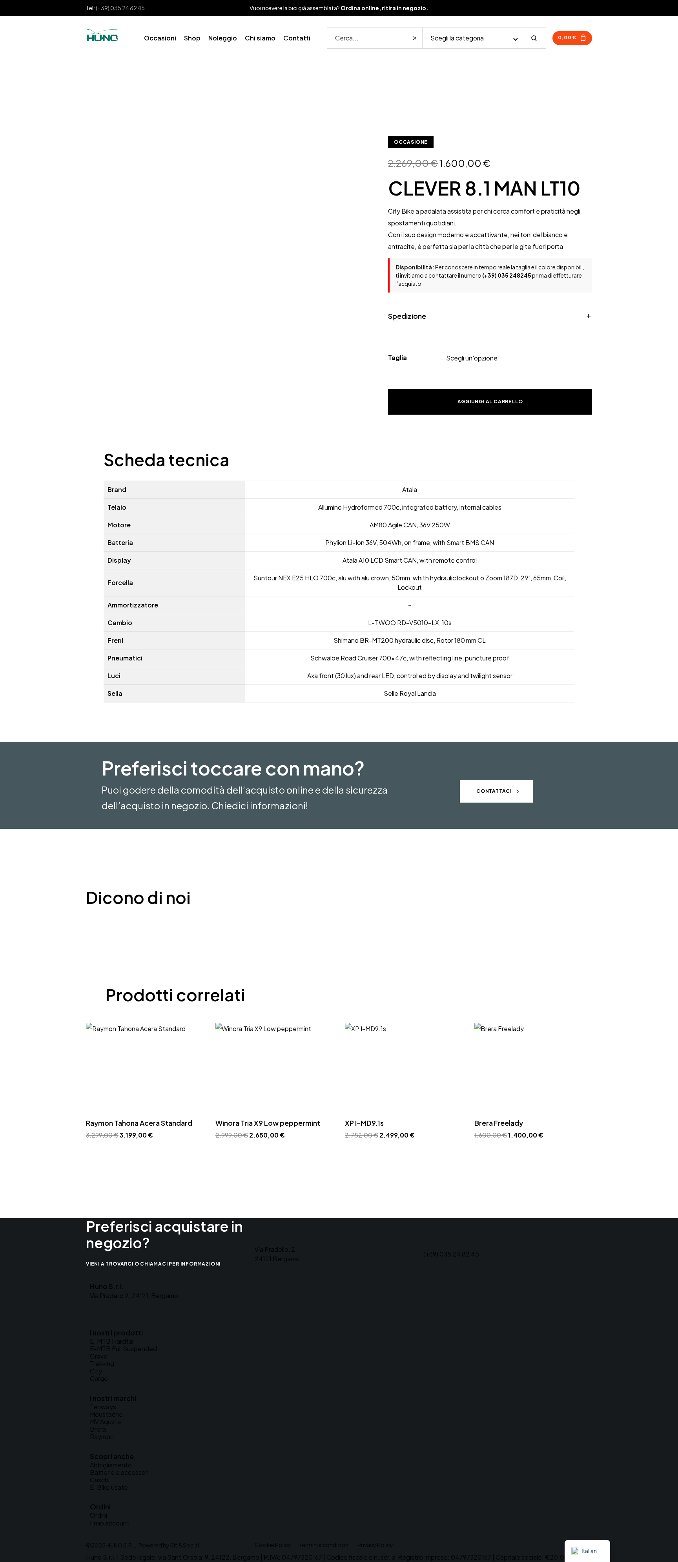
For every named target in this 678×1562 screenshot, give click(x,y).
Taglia (397, 357)
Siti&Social (184, 1545)
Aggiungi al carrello (490, 401)
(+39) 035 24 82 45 (120, 7)
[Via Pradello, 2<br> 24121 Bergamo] (264, 1232)
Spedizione (407, 315)
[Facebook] (93, 1315)
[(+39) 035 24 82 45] (433, 1237)
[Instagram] (105, 1315)
